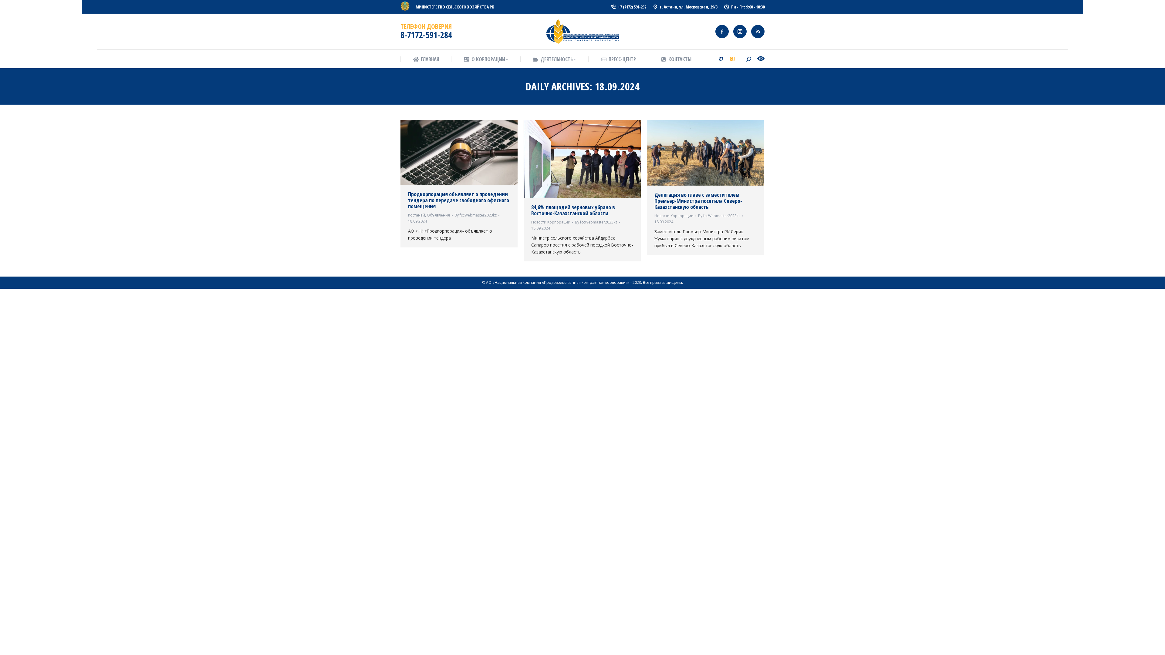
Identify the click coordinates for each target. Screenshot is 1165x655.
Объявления (438, 215)
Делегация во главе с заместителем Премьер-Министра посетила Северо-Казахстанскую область (698, 200)
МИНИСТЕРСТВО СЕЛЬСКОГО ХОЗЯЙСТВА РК (455, 7)
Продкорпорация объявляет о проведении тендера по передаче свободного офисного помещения (458, 200)
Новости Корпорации (550, 222)
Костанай (416, 215)
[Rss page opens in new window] (758, 31)
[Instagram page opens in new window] (740, 31)
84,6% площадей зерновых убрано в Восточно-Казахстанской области (573, 210)
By (475, 215)
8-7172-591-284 (426, 35)
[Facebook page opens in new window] (722, 31)
